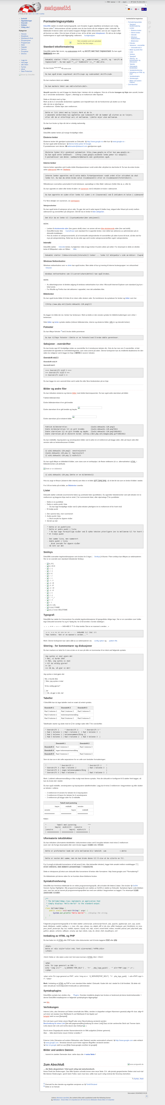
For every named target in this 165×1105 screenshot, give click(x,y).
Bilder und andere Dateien (135, 81)
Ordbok (24, 25)
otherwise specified (62, 1098)
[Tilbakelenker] (149, 27)
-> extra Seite (89, 1054)
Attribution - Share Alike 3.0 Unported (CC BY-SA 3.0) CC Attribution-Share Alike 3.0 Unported (83, 1100)
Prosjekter (24, 51)
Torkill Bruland (91, 1084)
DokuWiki (47, 26)
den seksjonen (98, 212)
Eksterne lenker (136, 30)
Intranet (49, 268)
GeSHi (135, 886)
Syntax (23, 67)
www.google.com (52, 1043)
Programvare (25, 43)
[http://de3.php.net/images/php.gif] (84, 418)
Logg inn (24, 60)
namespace (75, 201)
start (29, 14)
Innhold (24, 18)
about (23, 69)
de (131, 9)
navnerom (84, 189)
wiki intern (24, 65)
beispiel (46, 1016)
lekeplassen (100, 33)
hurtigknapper (89, 35)
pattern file (113, 641)
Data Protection (26, 71)
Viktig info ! (25, 27)
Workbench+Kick (27, 38)
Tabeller (132, 64)
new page (24, 62)
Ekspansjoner (26, 40)
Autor (141, 1079)
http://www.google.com (124, 1040)
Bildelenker (135, 41)
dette (70, 265)
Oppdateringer (26, 21)
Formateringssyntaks (135, 22)
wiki (37, 14)
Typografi (133, 56)
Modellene (24, 36)
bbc (48, 1002)
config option (99, 641)
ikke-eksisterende (108, 228)
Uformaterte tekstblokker (133, 67)
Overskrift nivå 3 (136, 47)
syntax (42, 14)
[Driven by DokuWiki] (27, 74)
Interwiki (133, 35)
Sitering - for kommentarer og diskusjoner (135, 60)
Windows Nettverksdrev (135, 38)
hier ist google (51, 1045)
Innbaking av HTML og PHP (137, 73)
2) (61, 331)
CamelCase (70, 231)
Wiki (74, 249)
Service (23, 49)
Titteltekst (66, 170)
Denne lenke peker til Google (80, 144)
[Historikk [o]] (149, 22)
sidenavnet (52, 170)
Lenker (132, 28)
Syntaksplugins (135, 76)
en (138, 9)
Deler (23, 45)
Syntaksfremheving (136, 70)
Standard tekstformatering (135, 25)
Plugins (76, 995)
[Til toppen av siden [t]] (149, 32)
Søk (146, 5)
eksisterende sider (61, 228)
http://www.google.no (95, 141)
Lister (131, 52)
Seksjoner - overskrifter (137, 45)
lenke (57, 322)
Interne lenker (135, 32)
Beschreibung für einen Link (54, 1023)
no (33, 14)
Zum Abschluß (132, 84)
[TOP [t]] (147, 1097)
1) (53, 28)
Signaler (24, 47)
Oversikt (24, 23)
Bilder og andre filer (136, 50)
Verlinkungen (134, 78)
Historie (23, 34)
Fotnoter (132, 43)
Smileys (132, 54)
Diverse (23, 54)
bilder (128, 298)
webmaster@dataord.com (77, 146)
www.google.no (118, 141)
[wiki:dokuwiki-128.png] (90, 409)
